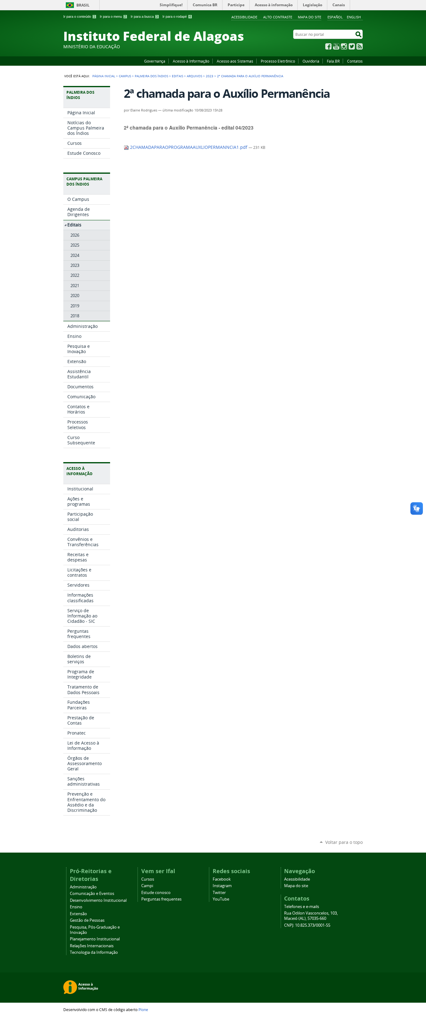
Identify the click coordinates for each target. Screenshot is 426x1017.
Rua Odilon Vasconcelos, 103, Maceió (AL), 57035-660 (311, 916)
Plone (143, 1009)
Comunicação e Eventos (92, 893)
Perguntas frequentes (161, 899)
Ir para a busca (144, 16)
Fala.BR (333, 61)
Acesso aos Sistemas (235, 61)
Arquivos (194, 76)
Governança (154, 61)
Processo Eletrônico (278, 61)
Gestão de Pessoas (87, 920)
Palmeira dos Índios (151, 76)
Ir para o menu (113, 16)
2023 (209, 76)
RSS (359, 46)
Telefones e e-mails (301, 906)
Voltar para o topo (344, 842)
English (354, 17)
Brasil (83, 5)
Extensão (78, 913)
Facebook (328, 46)
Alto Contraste (277, 17)
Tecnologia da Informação (94, 952)
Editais (177, 76)
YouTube (336, 46)
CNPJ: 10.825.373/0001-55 (307, 925)
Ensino (76, 907)
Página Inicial (103, 76)
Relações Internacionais (92, 945)
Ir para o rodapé (176, 16)
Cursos (147, 879)
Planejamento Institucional (95, 939)
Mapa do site (309, 17)
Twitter (352, 46)
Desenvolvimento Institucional (98, 900)
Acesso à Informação (191, 61)
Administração (83, 887)
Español (335, 17)
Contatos (355, 61)
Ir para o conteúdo (79, 16)
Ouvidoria (311, 61)
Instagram (344, 46)
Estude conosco (156, 892)
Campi (147, 885)
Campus (125, 76)
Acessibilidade (244, 17)
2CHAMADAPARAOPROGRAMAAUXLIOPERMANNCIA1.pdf (189, 147)
